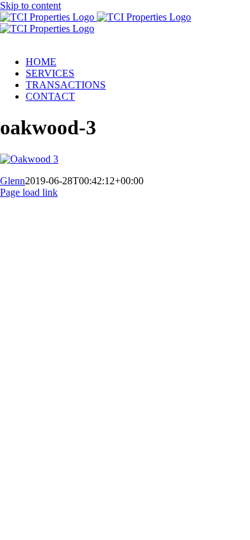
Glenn (12, 180)
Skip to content (30, 5)
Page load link (29, 192)
